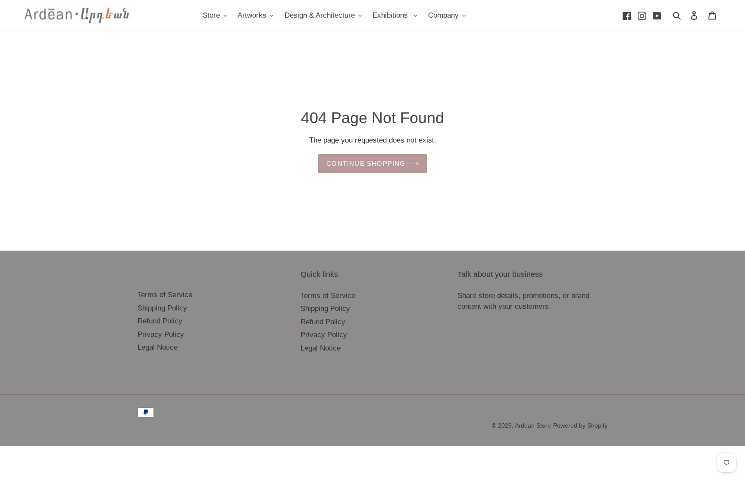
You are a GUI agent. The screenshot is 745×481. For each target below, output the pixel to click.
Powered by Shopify (580, 425)
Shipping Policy (162, 308)
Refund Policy (160, 321)
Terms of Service (165, 295)
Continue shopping (365, 163)
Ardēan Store (533, 425)
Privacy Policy (161, 334)
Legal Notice (158, 347)
